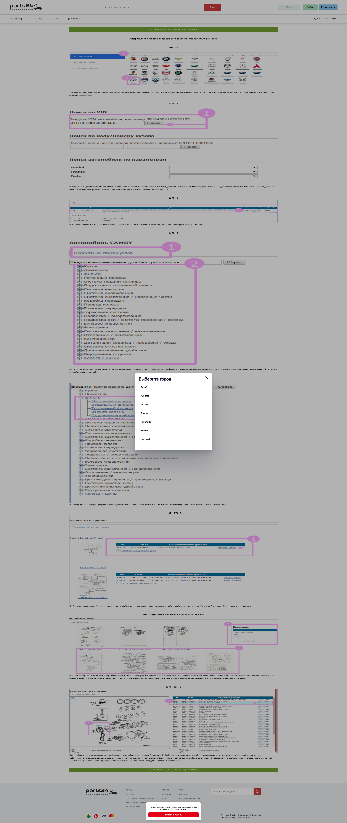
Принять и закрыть (173, 815)
